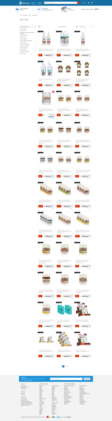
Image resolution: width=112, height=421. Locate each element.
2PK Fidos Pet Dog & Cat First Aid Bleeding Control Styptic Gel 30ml (46, 49)
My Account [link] (23, 385)
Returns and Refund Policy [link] (26, 402)
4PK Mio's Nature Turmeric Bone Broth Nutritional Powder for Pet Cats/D (83, 232)
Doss (40, 392)
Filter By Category (24, 47)
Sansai (53, 396)
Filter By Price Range (24, 51)
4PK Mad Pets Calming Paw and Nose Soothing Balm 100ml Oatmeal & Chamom (83, 80)
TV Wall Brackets (83, 401)
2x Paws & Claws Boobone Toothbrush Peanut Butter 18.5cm (46, 350)
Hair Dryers (66, 400)
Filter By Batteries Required (26, 40)
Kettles (81, 387)
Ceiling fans (66, 391)
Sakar (53, 394)
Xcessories (54, 413)
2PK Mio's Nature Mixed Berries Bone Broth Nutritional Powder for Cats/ (83, 142)
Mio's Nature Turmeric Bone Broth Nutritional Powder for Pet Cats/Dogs (46, 321)
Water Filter (82, 402)
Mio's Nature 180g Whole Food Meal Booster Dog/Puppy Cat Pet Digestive (46, 110)
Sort (77, 26)
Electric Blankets (67, 396)
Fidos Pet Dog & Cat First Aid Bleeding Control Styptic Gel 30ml (83, 49)
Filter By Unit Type (24, 35)
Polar (53, 392)
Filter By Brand (23, 53)
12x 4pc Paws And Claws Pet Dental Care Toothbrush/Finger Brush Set (63, 321)
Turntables (82, 400)
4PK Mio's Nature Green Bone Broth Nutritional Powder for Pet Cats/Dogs (64, 202)
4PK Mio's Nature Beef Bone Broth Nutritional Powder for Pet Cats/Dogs (45, 202)
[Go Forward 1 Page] (67, 366)
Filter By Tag (22, 37)
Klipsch (40, 405)
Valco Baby (54, 406)
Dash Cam (66, 393)
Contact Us (84, 2)
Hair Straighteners (68, 401)
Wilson (53, 410)
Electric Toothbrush (68, 397)
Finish (40, 393)
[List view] (41, 26)
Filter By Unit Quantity (24, 44)
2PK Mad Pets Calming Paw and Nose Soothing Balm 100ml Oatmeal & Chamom (64, 80)
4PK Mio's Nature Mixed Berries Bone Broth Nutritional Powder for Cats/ (83, 202)
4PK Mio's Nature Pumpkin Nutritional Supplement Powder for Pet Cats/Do (64, 232)
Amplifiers (66, 388)
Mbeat (40, 413)
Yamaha (53, 414)
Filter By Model (23, 28)
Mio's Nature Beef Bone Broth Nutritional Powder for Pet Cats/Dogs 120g (45, 261)
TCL (52, 401)
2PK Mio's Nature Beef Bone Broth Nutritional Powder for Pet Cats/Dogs (64, 110)
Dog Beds (66, 394)
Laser (40, 406)
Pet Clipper (82, 391)
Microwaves (82, 388)
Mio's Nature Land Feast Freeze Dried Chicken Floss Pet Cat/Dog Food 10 (46, 291)
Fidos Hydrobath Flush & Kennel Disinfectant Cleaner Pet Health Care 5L (64, 50)
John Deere (41, 402)
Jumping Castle (83, 385)
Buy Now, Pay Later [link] (25, 405)
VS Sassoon (54, 409)
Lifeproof (41, 409)
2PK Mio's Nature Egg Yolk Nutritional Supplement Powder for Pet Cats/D (83, 110)
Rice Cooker (82, 394)
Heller (40, 400)
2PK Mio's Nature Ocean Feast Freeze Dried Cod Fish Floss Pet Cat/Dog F (46, 172)
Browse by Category (33, 3)
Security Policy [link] (24, 400)
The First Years (55, 402)
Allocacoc (41, 385)
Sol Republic (54, 400)
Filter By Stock (23, 49)
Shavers (81, 397)
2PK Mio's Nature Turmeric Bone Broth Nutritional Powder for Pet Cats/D (83, 172)
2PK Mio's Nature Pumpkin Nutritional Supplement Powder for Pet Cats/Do (64, 172)
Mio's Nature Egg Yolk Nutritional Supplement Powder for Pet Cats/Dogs (64, 261)
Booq (40, 388)
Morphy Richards (55, 385)
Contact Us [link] (23, 394)
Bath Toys (66, 389)
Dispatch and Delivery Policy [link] (27, 404)
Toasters (81, 398)
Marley (40, 410)
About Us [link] (23, 392)
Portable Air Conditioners (85, 393)
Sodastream (54, 398)
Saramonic (54, 397)
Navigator (54, 387)
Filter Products (24, 26)
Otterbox (53, 388)
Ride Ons (81, 396)
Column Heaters (67, 392)
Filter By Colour (23, 42)
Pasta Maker (82, 389)
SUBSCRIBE (87, 378)
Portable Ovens (83, 392)
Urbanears (54, 405)
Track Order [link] (23, 388)
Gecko (40, 394)
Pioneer (53, 391)
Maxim (40, 411)
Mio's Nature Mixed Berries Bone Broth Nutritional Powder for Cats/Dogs (64, 291)
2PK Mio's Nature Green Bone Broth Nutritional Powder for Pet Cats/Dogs (45, 142)
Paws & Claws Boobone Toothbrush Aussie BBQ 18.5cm (82, 350)
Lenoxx (40, 407)
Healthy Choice (42, 398)
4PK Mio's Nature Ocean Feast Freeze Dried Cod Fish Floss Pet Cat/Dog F (46, 232)
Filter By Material (23, 38)
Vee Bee (53, 407)
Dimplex (41, 391)
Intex (40, 414)
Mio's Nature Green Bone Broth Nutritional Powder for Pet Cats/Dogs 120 (82, 261)
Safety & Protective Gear (69, 385)
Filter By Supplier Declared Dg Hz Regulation (27, 33)
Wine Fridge (82, 403)
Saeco (53, 393)
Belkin (40, 387)
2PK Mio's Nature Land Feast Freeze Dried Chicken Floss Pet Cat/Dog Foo (64, 142)
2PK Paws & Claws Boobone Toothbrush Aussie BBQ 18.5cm (82, 320)
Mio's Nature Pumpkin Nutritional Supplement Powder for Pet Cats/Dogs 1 (83, 291)
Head (40, 397)
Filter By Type (23, 30)
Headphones (66, 402)
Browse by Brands (40, 3)
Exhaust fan (66, 398)
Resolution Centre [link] (24, 387)
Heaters (65, 403)
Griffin (40, 396)
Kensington (41, 403)
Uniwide (53, 403)
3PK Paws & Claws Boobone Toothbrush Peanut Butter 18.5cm (64, 350)
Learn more (53, 56)
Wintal (53, 411)
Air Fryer (66, 387)
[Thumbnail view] (39, 26)
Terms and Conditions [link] (25, 401)
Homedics (41, 401)
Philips (53, 389)
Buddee (41, 389)
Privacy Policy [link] (24, 398)
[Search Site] (78, 3)
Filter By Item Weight (24, 46)
